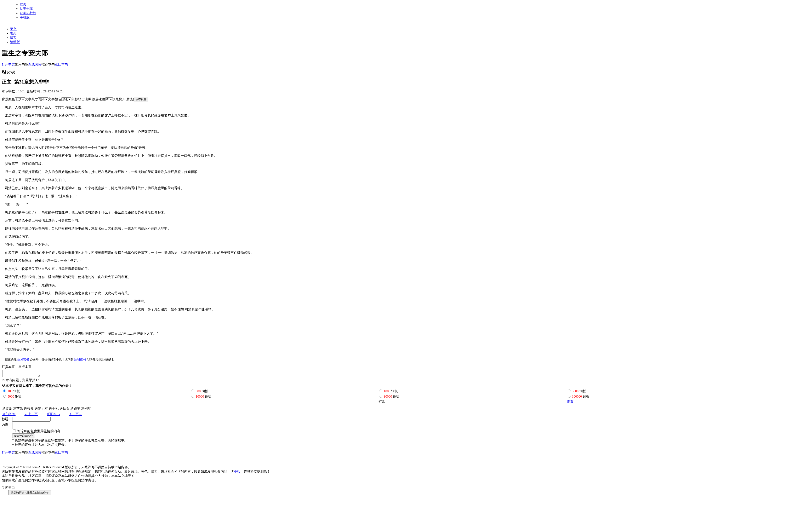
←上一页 (31, 414)
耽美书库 (26, 8)
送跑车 (75, 408)
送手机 (54, 408)
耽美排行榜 (28, 13)
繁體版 (15, 42)
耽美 (23, 4)
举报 (237, 471)
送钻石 (64, 408)
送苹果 (18, 408)
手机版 (25, 17)
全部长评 (9, 414)
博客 (13, 37)
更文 (13, 29)
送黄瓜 (7, 408)
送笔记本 (41, 408)
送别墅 (86, 408)
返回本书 (53, 414)
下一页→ (75, 414)
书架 (13, 33)
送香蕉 (29, 408)
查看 (570, 401)
